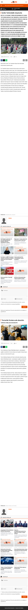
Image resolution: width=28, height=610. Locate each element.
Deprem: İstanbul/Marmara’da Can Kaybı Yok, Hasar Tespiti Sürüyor (20, 531)
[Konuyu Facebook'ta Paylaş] (2, 60)
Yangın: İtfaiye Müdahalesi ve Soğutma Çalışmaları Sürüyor (7, 568)
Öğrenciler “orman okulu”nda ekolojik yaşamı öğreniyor (20, 239)
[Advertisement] (14, 153)
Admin (10, 218)
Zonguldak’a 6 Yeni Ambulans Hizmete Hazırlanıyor (7, 530)
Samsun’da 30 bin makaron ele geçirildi (20, 568)
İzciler (10, 214)
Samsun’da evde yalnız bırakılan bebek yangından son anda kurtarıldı (6, 550)
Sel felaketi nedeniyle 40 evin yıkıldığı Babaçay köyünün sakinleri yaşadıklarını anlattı (6, 240)
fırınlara (9, 505)
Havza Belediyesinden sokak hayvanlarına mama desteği (20, 550)
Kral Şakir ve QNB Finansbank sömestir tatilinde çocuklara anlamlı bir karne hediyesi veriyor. (7, 258)
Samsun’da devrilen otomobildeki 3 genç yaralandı (19, 258)
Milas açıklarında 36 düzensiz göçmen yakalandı (14, 5)
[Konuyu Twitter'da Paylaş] (4, 60)
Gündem (2, 237)
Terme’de (14, 505)
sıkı (12, 505)
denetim (6, 505)
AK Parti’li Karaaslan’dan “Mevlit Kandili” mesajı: (19, 278)
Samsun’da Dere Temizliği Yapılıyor (6, 278)
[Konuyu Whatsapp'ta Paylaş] (6, 60)
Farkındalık (7, 214)
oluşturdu (13, 214)
